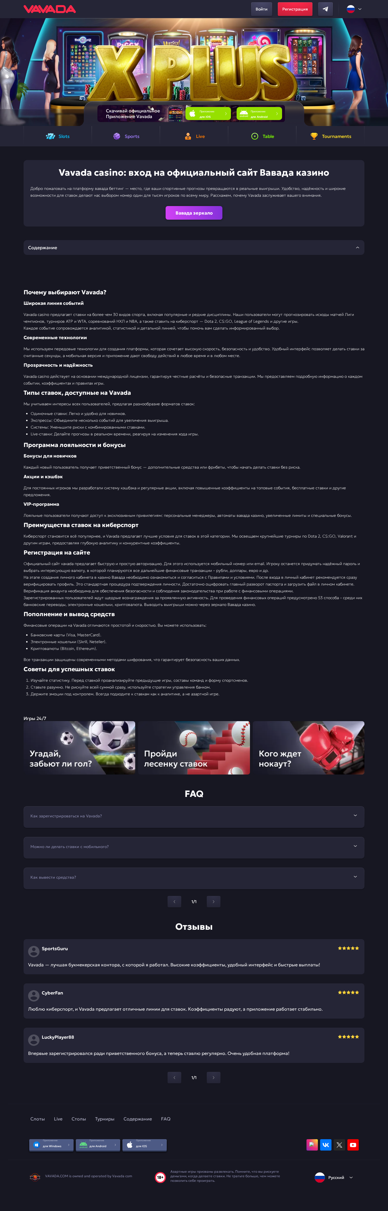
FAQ (165, 1119)
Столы (79, 1119)
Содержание (138, 1119)
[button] (381, 72)
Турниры (104, 1119)
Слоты (37, 1119)
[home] (50, 9)
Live (58, 1119)
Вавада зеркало (194, 213)
